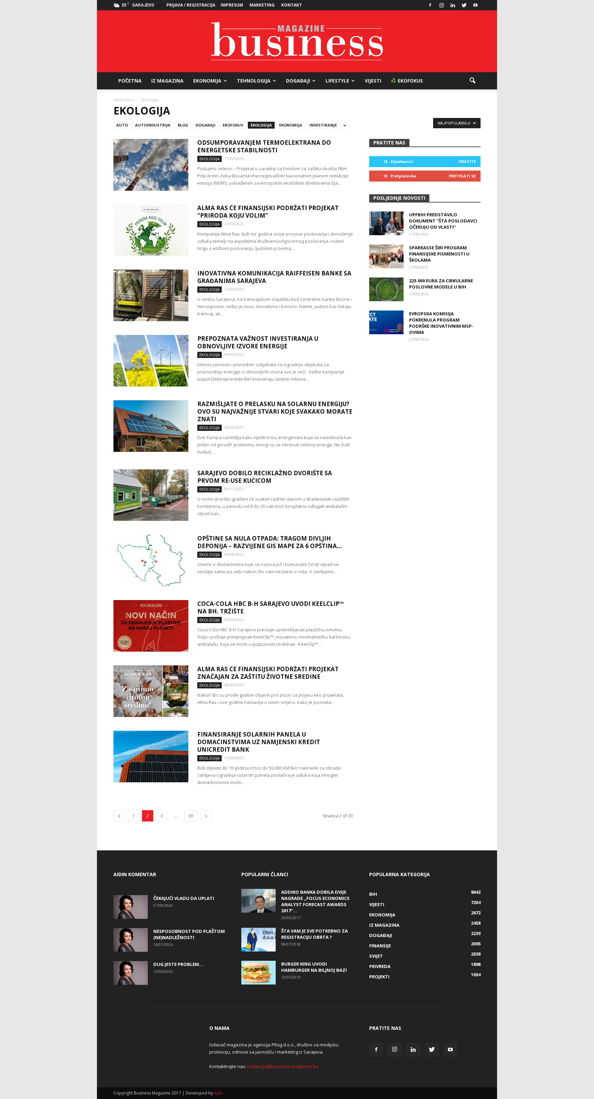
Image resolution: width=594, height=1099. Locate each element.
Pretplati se (462, 175)
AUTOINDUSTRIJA (152, 125)
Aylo (218, 1093)
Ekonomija (207, 80)
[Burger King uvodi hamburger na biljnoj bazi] (258, 972)
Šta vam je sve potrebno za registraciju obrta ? (314, 934)
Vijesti (373, 80)
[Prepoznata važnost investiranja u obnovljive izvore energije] (150, 361)
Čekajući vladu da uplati (183, 898)
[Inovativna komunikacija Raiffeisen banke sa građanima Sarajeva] (150, 295)
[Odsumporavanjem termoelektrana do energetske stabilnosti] (150, 165)
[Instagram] (441, 5)
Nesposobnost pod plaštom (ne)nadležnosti (189, 934)
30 (190, 816)
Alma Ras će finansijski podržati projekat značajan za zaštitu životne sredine (268, 673)
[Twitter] (464, 5)
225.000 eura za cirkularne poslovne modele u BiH (441, 284)
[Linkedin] (453, 5)
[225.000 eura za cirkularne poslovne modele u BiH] (386, 289)
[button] (472, 81)
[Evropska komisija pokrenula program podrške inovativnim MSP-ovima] (386, 322)
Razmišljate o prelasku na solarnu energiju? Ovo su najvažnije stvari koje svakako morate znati (274, 411)
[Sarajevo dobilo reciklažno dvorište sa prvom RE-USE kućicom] (150, 495)
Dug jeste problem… (178, 964)
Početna (130, 80)
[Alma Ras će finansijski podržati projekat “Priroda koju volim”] (150, 230)
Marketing (262, 5)
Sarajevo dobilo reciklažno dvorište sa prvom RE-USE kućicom (264, 477)
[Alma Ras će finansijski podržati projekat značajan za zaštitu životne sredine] (150, 691)
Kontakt (291, 5)
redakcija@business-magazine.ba (282, 1066)
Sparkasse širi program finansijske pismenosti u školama (439, 253)
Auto (122, 125)
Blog (183, 125)
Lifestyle (337, 80)
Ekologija (261, 125)
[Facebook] (430, 5)
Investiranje (323, 125)
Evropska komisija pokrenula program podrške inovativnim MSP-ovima (441, 323)
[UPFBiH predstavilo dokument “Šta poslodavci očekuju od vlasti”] (386, 223)
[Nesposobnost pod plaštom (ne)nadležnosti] (130, 940)
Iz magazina (167, 80)
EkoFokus (409, 80)
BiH (373, 894)
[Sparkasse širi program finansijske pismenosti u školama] (386, 256)
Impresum (232, 5)
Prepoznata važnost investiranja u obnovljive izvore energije (257, 342)
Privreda (379, 966)
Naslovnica (124, 100)
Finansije (380, 946)
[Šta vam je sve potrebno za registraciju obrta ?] (258, 939)
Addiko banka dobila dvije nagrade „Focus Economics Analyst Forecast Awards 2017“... (315, 901)
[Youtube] (475, 5)
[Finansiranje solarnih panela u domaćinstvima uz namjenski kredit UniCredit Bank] (150, 756)
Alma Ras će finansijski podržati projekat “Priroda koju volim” (268, 211)
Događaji (298, 80)
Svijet (376, 956)
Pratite (467, 161)
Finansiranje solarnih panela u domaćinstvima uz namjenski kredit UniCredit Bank (258, 741)
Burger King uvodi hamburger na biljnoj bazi (314, 967)
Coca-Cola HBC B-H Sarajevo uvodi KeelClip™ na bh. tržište (270, 607)
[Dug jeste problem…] (130, 973)
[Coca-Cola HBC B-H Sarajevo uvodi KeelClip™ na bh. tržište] (150, 626)
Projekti (379, 976)
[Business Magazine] (297, 41)
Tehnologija (254, 80)
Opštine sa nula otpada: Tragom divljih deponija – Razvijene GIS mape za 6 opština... (269, 542)
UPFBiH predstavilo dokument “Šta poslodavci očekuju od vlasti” (443, 220)
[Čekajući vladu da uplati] (130, 907)
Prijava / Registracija (190, 5)
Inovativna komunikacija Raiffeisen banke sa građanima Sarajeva (274, 277)
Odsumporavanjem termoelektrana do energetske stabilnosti (264, 146)
